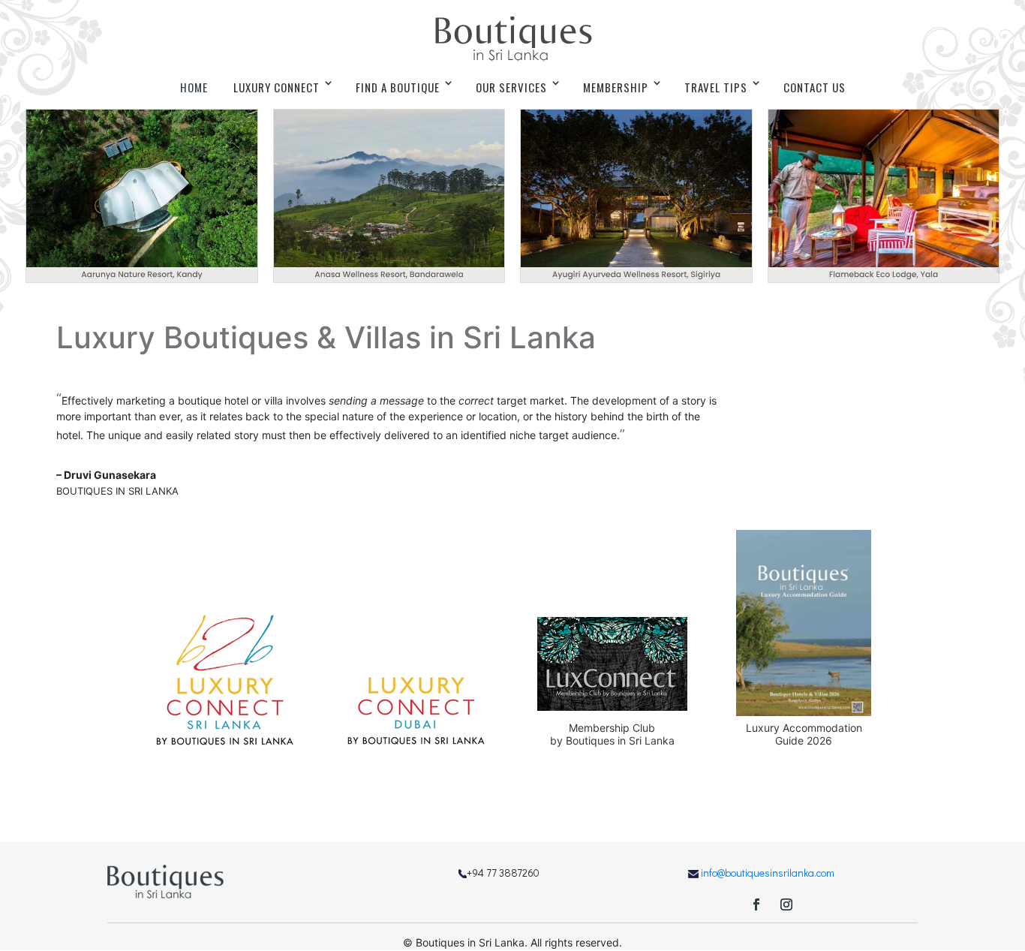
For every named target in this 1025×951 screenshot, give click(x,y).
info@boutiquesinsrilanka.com (767, 872)
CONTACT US (814, 87)
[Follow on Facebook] (756, 904)
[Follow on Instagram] (786, 904)
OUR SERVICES (511, 87)
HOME (194, 87)
